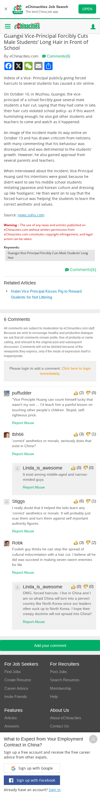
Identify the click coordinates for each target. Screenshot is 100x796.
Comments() (58, 56)
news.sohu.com (31, 215)
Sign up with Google (35, 768)
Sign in (55, 789)
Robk (17, 542)
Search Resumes (64, 680)
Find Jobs (12, 671)
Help (54, 696)
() (81, 392)
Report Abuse (23, 423)
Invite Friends (15, 696)
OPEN (87, 9)
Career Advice (16, 688)
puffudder (22, 393)
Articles (10, 718)
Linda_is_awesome (42, 468)
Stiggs (18, 501)
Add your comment (50, 645)
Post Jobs (58, 671)
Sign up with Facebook (35, 780)
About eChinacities (65, 718)
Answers (11, 726)
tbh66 (18, 434)
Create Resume (17, 680)
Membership (60, 688)
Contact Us (59, 726)
